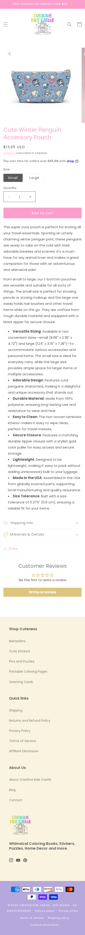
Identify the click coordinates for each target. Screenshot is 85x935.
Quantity (9, 188)
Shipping (9, 153)
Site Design (61, 905)
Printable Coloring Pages (28, 671)
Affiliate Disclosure (23, 751)
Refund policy (44, 911)
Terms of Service (22, 741)
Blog (12, 790)
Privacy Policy (19, 730)
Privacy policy (68, 911)
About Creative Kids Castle (30, 779)
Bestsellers (17, 641)
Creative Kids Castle (34, 905)
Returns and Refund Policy (29, 720)
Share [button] (13, 548)
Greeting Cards (21, 682)
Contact (15, 800)
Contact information (44, 925)
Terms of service (32, 918)
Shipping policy (59, 918)
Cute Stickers (19, 651)
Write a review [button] (42, 592)
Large (34, 178)
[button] (6, 24)
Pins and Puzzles (21, 661)
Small (13, 178)
